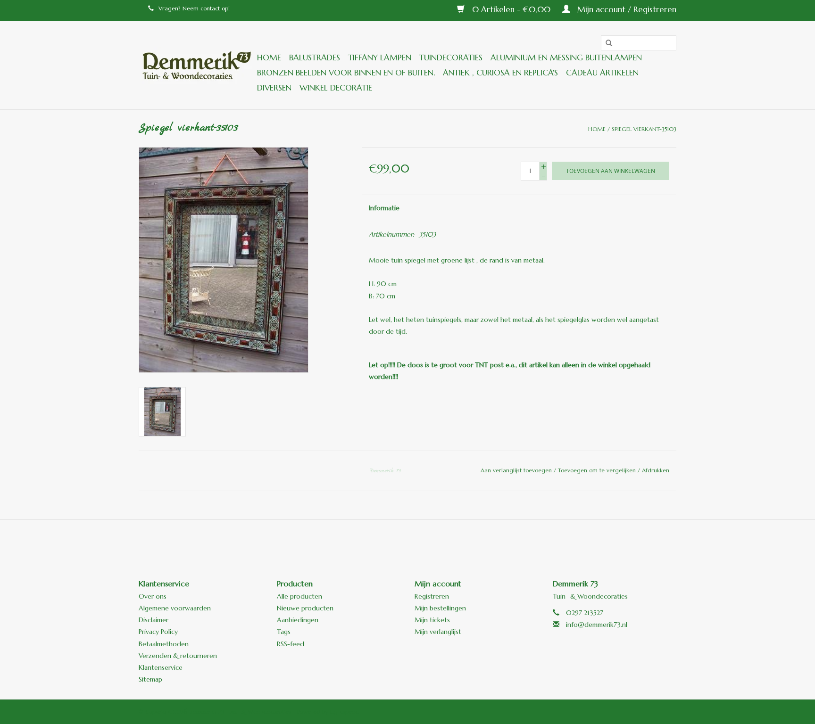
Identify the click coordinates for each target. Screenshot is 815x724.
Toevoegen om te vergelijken (598, 470)
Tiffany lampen (379, 57)
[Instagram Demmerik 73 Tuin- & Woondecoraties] (458, 541)
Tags (284, 631)
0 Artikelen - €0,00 (511, 9)
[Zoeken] (605, 43)
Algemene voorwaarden (175, 608)
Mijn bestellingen (440, 608)
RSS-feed (290, 644)
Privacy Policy (158, 631)
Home (269, 57)
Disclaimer (153, 620)
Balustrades (314, 57)
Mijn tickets (432, 620)
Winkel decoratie (335, 87)
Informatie (384, 208)
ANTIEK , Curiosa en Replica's (500, 72)
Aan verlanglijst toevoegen (517, 470)
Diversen (274, 87)
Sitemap (150, 679)
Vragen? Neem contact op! (194, 8)
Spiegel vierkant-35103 (644, 128)
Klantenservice (161, 667)
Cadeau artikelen (602, 72)
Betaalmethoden (164, 644)
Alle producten (299, 596)
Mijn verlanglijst (438, 631)
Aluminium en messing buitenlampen (566, 57)
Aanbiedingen (297, 620)
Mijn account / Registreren (625, 9)
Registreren (432, 596)
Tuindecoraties (450, 57)
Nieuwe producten (305, 608)
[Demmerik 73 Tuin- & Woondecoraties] (196, 65)
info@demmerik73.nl (596, 624)
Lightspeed (344, 711)
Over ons (152, 596)
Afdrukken (655, 470)
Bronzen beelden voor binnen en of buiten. (346, 72)
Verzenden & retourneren (178, 655)
